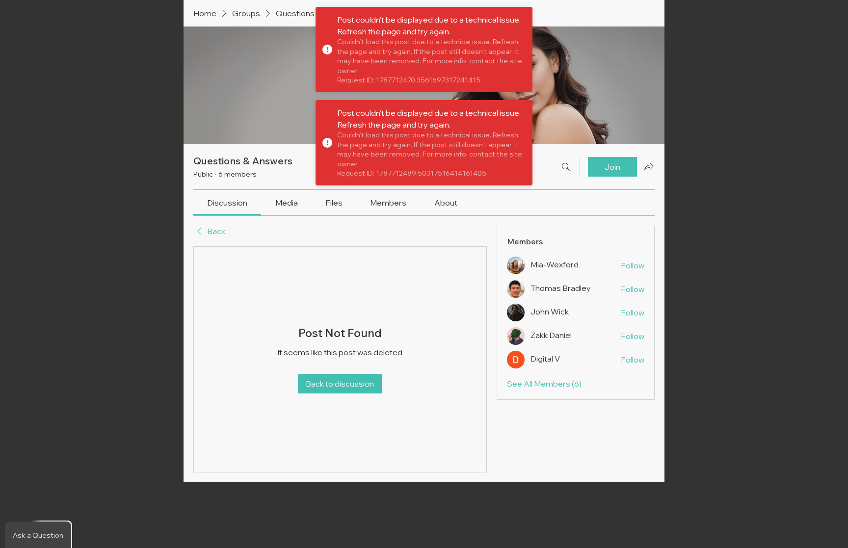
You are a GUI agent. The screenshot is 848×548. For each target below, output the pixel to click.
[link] (227, 203)
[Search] (566, 167)
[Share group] (649, 166)
